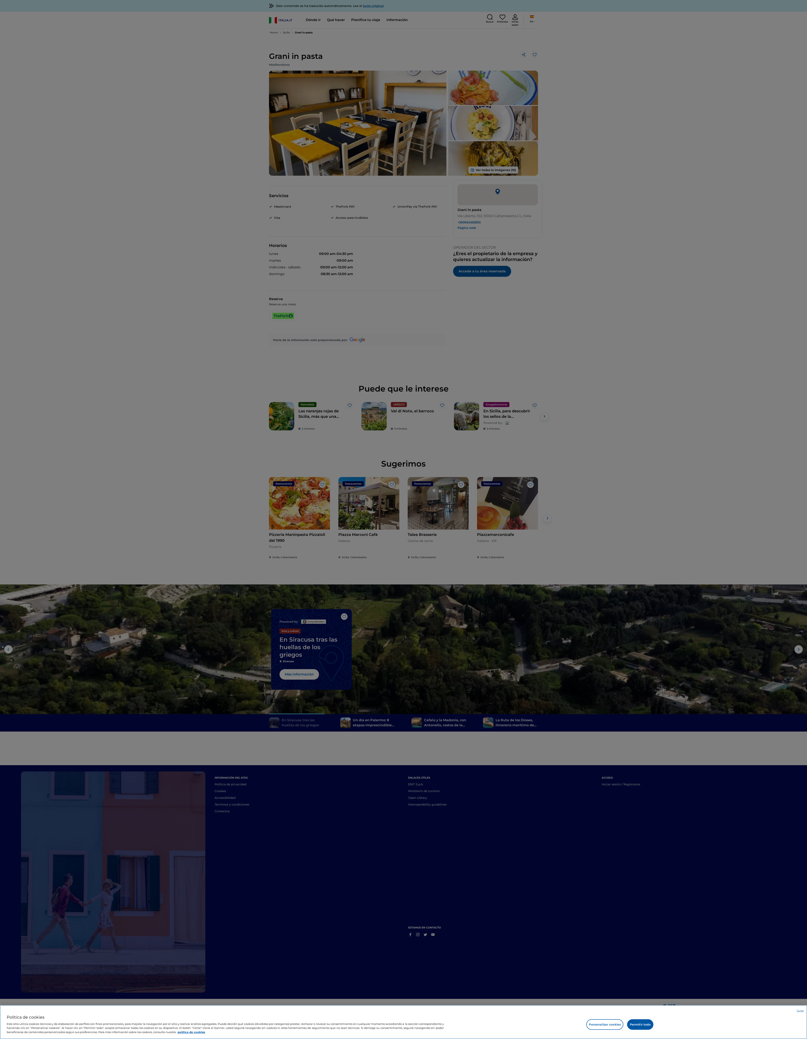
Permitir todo (640, 1024)
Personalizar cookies (605, 1024)
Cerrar (800, 1010)
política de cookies (191, 1032)
